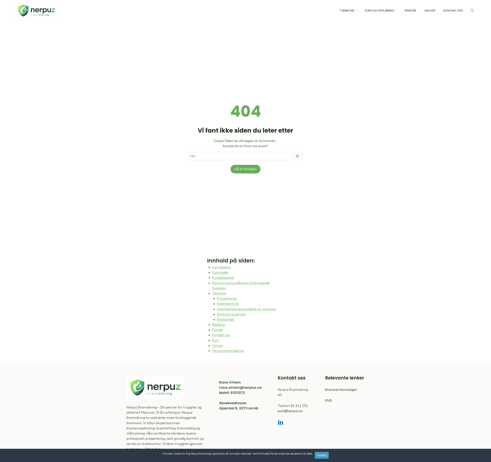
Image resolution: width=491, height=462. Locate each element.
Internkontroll (228, 304)
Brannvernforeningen (341, 390)
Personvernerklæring (228, 351)
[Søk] (297, 156)
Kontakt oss (453, 10)
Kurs (215, 340)
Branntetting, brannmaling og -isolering (246, 309)
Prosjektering (227, 298)
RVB (328, 400)
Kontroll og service (231, 314)
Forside (217, 330)
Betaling (218, 325)
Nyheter (410, 10)
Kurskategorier (223, 278)
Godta (322, 455)
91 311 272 (299, 406)
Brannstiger (226, 319)
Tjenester (219, 293)
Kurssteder (220, 272)
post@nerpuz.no (290, 411)
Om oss (429, 10)
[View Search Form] (472, 10)
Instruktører (221, 267)
